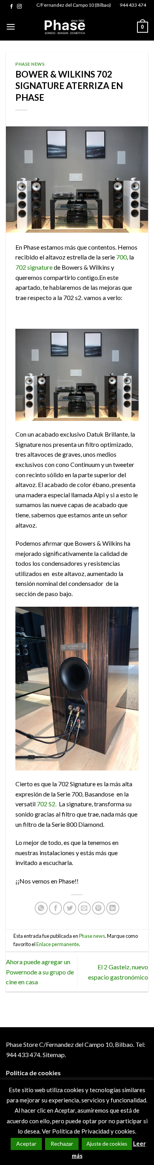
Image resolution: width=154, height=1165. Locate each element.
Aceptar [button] (26, 1143)
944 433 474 (133, 5)
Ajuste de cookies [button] (106, 1144)
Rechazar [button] (62, 1143)
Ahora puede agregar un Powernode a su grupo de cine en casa (40, 971)
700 (121, 257)
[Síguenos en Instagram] (19, 6)
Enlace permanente (57, 944)
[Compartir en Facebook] (55, 908)
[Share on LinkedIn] (112, 908)
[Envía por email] (84, 908)
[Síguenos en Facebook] (11, 6)
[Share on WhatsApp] (41, 908)
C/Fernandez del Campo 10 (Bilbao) (73, 5)
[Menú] (10, 26)
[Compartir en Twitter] (69, 908)
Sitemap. (54, 1054)
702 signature (34, 267)
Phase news (30, 64)
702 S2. (46, 804)
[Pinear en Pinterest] (98, 908)
